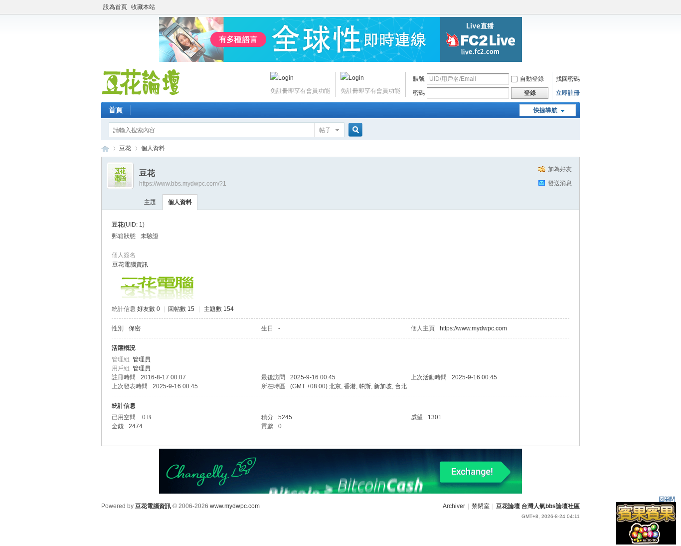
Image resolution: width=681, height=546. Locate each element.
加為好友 (560, 169)
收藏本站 (143, 6)
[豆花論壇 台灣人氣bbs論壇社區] (141, 94)
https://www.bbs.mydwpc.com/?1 (182, 183)
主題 (150, 202)
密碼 (419, 92)
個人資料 (180, 202)
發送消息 (560, 183)
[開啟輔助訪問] (577, 6)
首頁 (116, 110)
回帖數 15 (181, 308)
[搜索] (353, 130)
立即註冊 (568, 92)
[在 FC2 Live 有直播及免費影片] (340, 59)
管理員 (142, 359)
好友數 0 (148, 308)
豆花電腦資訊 (130, 264)
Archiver (454, 506)
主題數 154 (219, 308)
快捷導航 (545, 110)
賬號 (419, 78)
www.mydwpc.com (235, 506)
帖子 (325, 130)
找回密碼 (568, 78)
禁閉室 (481, 506)
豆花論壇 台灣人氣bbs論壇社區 (105, 148)
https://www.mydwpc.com (473, 328)
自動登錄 (532, 78)
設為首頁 (115, 6)
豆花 (125, 148)
